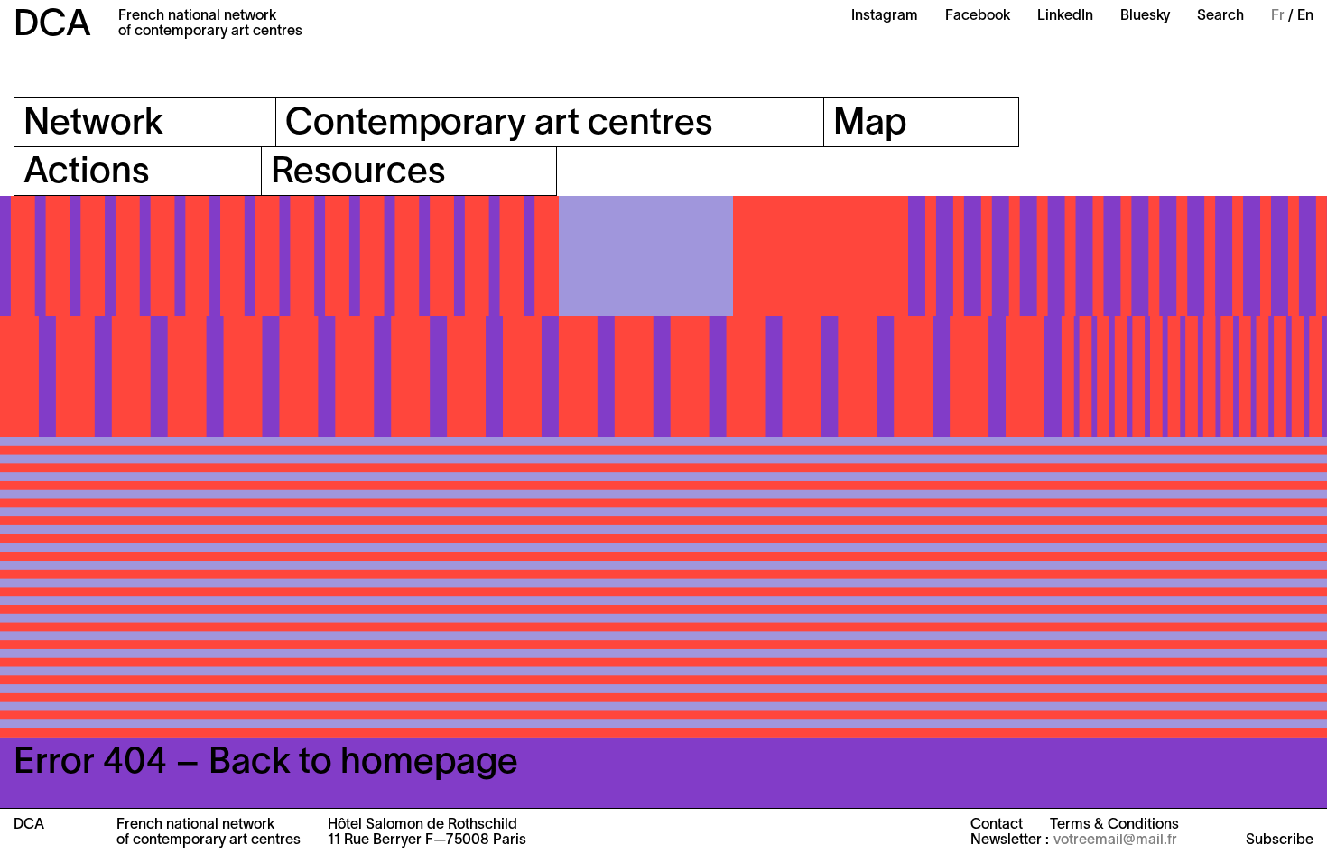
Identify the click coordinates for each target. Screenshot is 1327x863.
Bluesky (1145, 16)
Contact (996, 825)
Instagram (884, 16)
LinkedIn (1065, 16)
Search (1220, 16)
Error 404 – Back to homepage (266, 763)
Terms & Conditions (1114, 825)
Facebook (977, 16)
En (1305, 16)
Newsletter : (1009, 840)
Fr (1278, 16)
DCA (52, 25)
